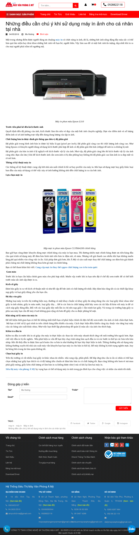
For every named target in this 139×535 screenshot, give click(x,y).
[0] (92, 4)
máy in (19, 425)
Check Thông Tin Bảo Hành (83, 457)
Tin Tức (58, 14)
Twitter (92, 423)
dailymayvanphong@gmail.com (118, 522)
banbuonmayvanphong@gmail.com (87, 522)
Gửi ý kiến (123, 408)
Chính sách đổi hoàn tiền (82, 445)
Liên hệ (82, 14)
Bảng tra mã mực (98, 14)
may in (11, 425)
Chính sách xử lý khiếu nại (83, 474)
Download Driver (119, 14)
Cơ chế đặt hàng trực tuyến (51, 445)
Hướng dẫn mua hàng (48, 451)
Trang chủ (45, 14)
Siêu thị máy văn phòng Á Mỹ (20, 369)
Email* (10, 397)
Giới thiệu (70, 14)
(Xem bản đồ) (16, 501)
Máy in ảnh (28, 425)
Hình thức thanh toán (48, 457)
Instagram (124, 423)
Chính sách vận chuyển (81, 463)
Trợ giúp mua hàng (47, 463)
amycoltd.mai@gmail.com (19, 513)
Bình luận (43, 34)
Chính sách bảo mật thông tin (84, 451)
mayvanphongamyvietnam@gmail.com (56, 522)
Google (107, 423)
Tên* (10, 390)
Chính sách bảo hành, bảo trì (84, 468)
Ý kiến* (75, 390)
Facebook (76, 423)
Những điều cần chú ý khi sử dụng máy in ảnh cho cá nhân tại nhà (36, 428)
